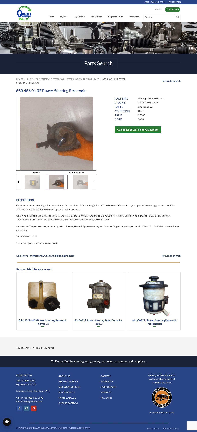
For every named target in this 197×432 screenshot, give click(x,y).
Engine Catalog (68, 403)
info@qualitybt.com (32, 401)
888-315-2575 (35, 397)
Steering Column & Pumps (83, 79)
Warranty (107, 381)
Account (106, 397)
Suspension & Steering (50, 79)
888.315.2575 (130, 129)
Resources (134, 16)
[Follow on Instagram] (26, 408)
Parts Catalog (67, 397)
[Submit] (178, 17)
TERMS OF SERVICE (171, 428)
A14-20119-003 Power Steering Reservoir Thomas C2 (43, 322)
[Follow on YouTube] (33, 408)
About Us (64, 376)
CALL (155, 2)
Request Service (115, 16)
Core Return (108, 386)
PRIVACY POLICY (153, 428)
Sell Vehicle (96, 16)
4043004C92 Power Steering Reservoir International (154, 322)
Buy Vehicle (79, 16)
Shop (30, 79)
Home (19, 79)
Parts (51, 16)
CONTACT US (175, 2)
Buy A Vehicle (67, 392)
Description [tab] (25, 200)
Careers (105, 376)
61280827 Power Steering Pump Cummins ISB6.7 (98, 322)
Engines (63, 16)
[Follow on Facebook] (19, 408)
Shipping (106, 392)
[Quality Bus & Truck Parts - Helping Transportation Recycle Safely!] (24, 13)
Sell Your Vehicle (69, 386)
